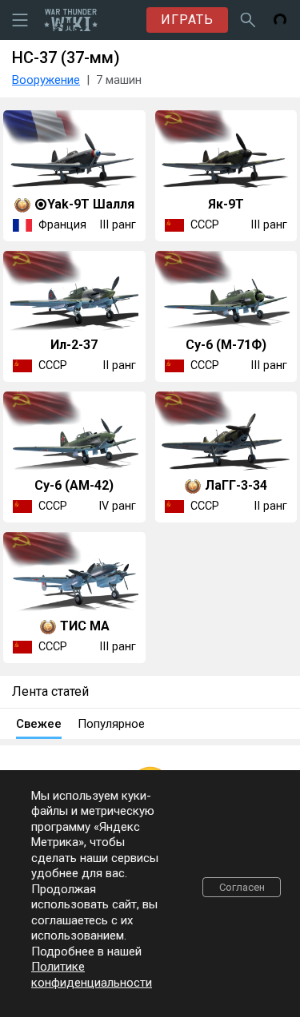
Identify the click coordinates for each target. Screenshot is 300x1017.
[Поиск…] (248, 20)
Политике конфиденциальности (91, 974)
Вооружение (46, 80)
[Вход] (280, 20)
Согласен (242, 887)
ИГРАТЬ (187, 19)
